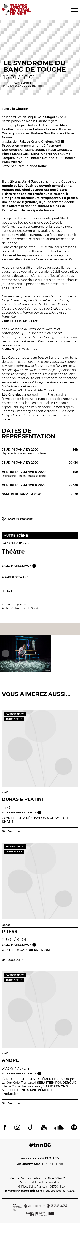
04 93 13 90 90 (53, 1164)
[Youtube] (44, 1127)
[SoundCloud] (59, 1127)
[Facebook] (5, 1127)
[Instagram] (17, 1127)
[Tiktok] (30, 1127)
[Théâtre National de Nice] (16, 14)
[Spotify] (74, 1127)
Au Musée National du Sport (20, 608)
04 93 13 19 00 (49, 1158)
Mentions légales (54, 1190)
